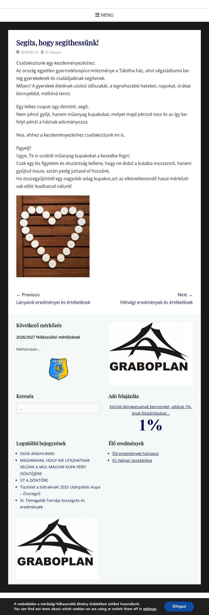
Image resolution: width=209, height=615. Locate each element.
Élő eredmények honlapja (135, 453)
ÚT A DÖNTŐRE (34, 480)
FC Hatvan (53, 52)
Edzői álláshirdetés (37, 453)
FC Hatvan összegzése (132, 460)
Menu (107, 15)
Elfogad (179, 606)
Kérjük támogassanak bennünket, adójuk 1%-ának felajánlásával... (151, 410)
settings (149, 609)
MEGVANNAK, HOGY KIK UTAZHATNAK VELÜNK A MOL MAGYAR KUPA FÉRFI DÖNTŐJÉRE (55, 467)
